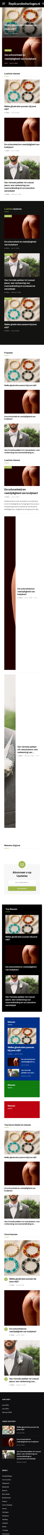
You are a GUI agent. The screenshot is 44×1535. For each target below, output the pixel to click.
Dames (4, 1501)
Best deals (6, 1494)
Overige (5, 1530)
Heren (4, 1508)
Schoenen (5, 1534)
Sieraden (8, 298)
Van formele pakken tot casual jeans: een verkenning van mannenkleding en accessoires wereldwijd (22, 452)
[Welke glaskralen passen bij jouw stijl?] (22, 22)
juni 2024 (5, 1409)
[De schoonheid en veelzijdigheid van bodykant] (22, 52)
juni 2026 (5, 1405)
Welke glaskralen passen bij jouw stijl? (20, 385)
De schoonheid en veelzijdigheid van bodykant (26, 591)
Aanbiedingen (7, 1476)
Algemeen (8, 254)
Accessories (6, 1480)
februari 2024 (7, 1412)
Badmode (5, 1487)
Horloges (5, 1512)
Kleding (5, 1519)
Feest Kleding (7, 1505)
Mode (4, 1527)
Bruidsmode (6, 1498)
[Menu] (3, 3)
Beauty (4, 1490)
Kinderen (5, 1516)
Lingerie (8, 216)
